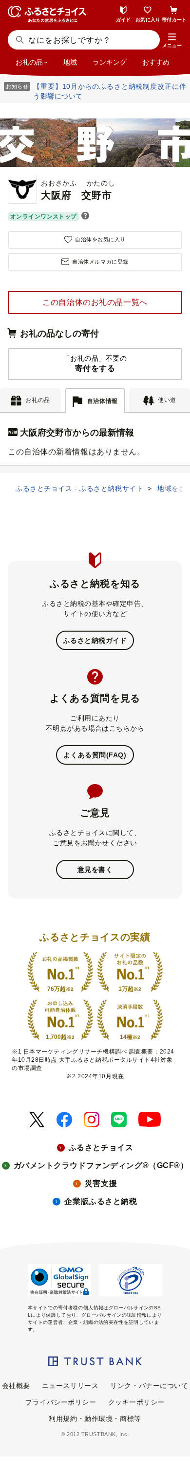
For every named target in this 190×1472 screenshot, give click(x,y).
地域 (70, 62)
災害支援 (101, 1183)
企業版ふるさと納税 (100, 1201)
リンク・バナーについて (149, 1385)
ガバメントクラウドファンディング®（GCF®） (101, 1165)
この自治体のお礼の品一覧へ (94, 302)
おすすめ (156, 62)
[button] (172, 40)
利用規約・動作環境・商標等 (95, 1418)
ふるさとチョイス (101, 1147)
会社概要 (16, 1385)
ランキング (110, 62)
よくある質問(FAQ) (94, 755)
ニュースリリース (70, 1385)
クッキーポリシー (136, 1402)
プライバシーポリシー (60, 1402)
